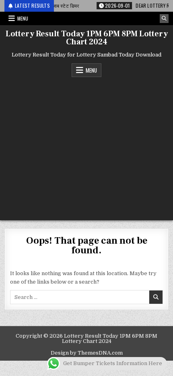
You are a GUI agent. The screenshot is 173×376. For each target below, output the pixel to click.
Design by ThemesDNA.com (87, 353)
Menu (22, 18)
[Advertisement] (86, 146)
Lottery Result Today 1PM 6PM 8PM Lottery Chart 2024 (87, 38)
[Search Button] (164, 18)
